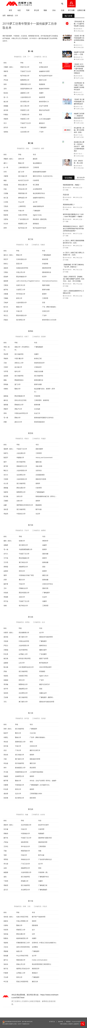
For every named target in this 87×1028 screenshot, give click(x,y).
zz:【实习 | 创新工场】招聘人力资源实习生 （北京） (73, 254)
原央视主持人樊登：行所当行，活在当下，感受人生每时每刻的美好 (79, 146)
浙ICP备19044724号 (27, 1021)
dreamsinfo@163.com (78, 1021)
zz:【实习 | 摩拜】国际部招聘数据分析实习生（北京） (73, 242)
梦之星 (36, 10)
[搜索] (62, 3)
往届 (62, 10)
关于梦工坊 (52, 1021)
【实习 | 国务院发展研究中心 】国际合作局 (73, 292)
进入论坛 (80, 177)
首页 (10, 10)
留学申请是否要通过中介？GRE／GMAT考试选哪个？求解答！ (73, 215)
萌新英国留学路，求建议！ (72, 185)
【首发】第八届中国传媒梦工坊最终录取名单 (79, 101)
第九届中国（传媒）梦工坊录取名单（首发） (79, 130)
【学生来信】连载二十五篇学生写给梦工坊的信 (79, 23)
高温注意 (66, 195)
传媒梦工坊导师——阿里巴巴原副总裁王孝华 (79, 116)
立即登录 (71, 5)
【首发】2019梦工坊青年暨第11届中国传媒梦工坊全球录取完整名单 (79, 68)
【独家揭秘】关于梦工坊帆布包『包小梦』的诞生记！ (73, 266)
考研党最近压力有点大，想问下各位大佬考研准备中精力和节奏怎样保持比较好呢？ (73, 228)
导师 (27, 10)
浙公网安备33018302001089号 (13, 1021)
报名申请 (60, 1021)
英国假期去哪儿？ (69, 204)
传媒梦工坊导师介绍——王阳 (79, 53)
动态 (19, 10)
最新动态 (10, 15)
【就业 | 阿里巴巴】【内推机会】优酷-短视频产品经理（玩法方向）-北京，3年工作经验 (73, 279)
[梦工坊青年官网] (18, 4)
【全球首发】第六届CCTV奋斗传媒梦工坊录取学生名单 (79, 86)
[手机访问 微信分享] (83, 1024)
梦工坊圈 (71, 10)
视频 (45, 10)
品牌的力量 (81, 10)
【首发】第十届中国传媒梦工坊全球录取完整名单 (79, 39)
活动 (53, 10)
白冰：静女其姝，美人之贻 (78, 162)
